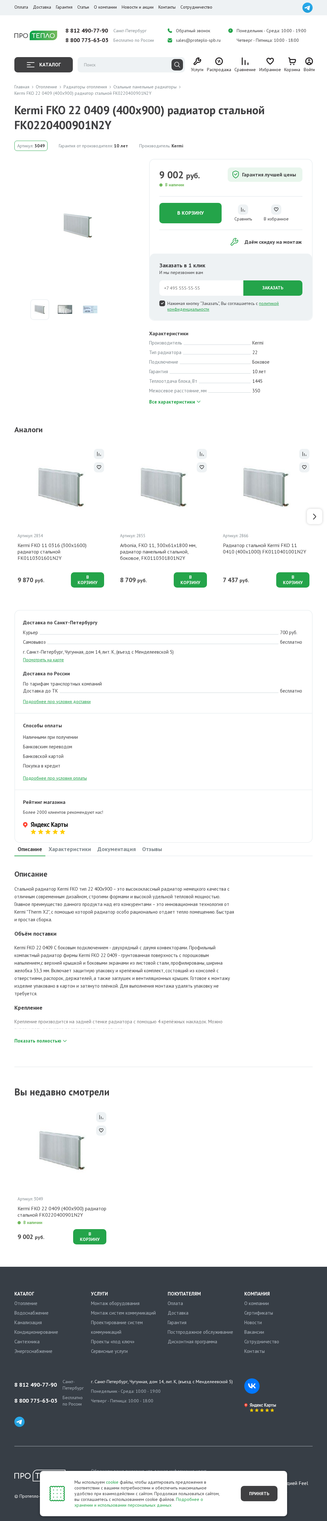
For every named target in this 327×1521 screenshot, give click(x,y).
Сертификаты (258, 1313)
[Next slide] (314, 516)
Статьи (83, 7)
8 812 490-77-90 (86, 30)
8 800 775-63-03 (86, 40)
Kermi (177, 146)
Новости (253, 1322)
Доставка (42, 7)
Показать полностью (37, 1041)
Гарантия (64, 7)
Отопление (25, 1303)
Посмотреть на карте (43, 660)
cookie (112, 1482)
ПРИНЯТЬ (259, 1493)
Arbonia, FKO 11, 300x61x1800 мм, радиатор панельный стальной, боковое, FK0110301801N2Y (158, 551)
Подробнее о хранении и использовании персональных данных (138, 1502)
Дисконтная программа (192, 1342)
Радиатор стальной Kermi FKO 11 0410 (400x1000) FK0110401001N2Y (264, 548)
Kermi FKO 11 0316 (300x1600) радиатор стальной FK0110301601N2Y (52, 551)
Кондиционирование (36, 1332)
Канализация (28, 1322)
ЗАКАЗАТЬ (272, 288)
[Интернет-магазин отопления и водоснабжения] (35, 36)
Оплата (21, 7)
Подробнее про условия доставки (57, 701)
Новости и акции (138, 7)
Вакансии (254, 1332)
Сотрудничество (196, 7)
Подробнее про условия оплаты (55, 778)
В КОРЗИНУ (190, 213)
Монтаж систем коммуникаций (123, 1313)
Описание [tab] (30, 849)
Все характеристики (172, 402)
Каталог (50, 64)
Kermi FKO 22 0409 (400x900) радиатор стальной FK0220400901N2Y (62, 1211)
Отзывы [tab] (152, 849)
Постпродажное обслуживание (200, 1332)
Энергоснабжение (33, 1351)
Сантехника (27, 1342)
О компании (105, 7)
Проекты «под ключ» (112, 1342)
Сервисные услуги (109, 1351)
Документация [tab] (116, 849)
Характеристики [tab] (70, 849)
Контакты (167, 7)
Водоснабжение (31, 1313)
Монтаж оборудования (115, 1303)
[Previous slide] (12, 516)
